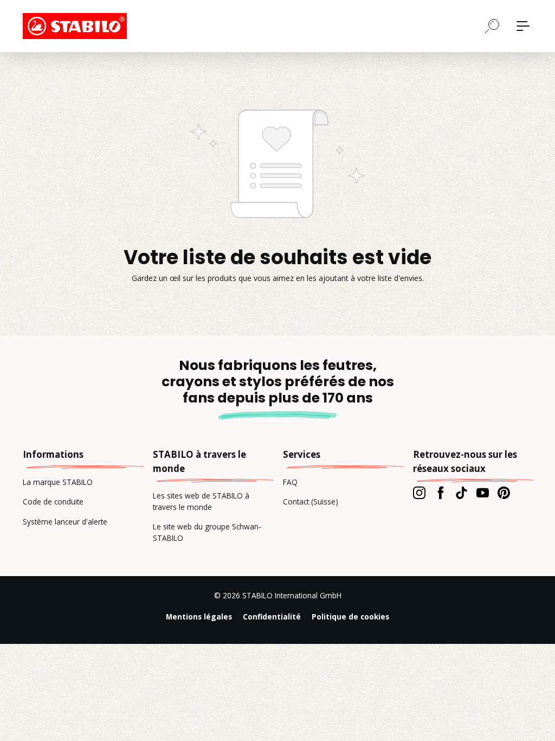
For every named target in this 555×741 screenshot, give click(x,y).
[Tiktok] (461, 492)
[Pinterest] (504, 492)
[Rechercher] (492, 25)
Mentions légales (199, 616)
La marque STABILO (58, 482)
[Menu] (523, 26)
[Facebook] (440, 492)
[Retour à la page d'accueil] (77, 26)
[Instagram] (419, 492)
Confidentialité (272, 616)
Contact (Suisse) (310, 501)
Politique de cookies (350, 616)
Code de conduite (53, 501)
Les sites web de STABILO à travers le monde (201, 501)
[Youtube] (482, 492)
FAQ (290, 482)
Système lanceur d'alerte (65, 521)
